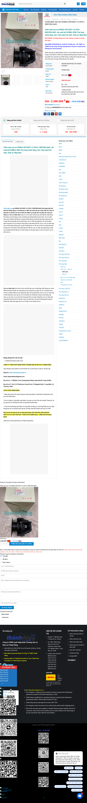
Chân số (64, 274)
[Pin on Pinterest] (56, 113)
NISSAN (61, 248)
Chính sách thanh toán (76, 642)
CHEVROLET (62, 160)
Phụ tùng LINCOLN (64, 288)
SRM (60, 308)
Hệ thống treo (63, 196)
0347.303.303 (4, 681)
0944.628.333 (4, 670)
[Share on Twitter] (48, 113)
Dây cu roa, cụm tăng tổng (67, 277)
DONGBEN (62, 166)
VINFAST (61, 337)
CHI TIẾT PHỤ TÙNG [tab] (7, 141)
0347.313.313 (4, 676)
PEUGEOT (62, 251)
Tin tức (81, 10)
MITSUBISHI (62, 244)
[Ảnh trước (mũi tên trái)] (1, 800)
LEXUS (61, 228)
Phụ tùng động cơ (64, 257)
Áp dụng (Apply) (7, 607)
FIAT (60, 176)
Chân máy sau (7, 208)
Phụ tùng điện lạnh (65, 10)
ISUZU (61, 212)
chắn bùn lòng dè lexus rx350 (67, 156)
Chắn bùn (63, 267)
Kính (60, 225)
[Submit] (64, 3)
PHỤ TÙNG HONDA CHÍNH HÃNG (65, 15)
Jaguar (61, 218)
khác (61, 282)
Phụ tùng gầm (52, 10)
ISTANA (61, 208)
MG (60, 241)
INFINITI (61, 205)
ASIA (60, 143)
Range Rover (62, 301)
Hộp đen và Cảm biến (66, 280)
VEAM (60, 334)
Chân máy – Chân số (66, 19)
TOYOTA (61, 327)
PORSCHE (62, 298)
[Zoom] (3, 71)
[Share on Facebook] (45, 113)
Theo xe (26, 10)
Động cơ (43, 10)
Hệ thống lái (62, 186)
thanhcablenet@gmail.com (36, 690)
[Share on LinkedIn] (60, 113)
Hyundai (61, 202)
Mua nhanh (5, 615)
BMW (60, 150)
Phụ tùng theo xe (64, 295)
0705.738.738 (4, 674)
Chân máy (74, 19)
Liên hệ (75, 10)
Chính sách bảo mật (75, 639)
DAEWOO (61, 163)
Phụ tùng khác (35, 10)
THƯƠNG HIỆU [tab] (19, 141)
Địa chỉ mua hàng (51, 111)
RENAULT (61, 305)
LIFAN (60, 231)
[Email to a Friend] (52, 113)
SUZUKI (61, 318)
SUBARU (61, 314)
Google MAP (73, 656)
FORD (60, 179)
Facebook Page (74, 653)
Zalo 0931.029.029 (75, 650)
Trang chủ (47, 19)
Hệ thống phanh (63, 192)
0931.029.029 (4, 672)
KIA (60, 221)
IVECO (61, 215)
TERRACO (62, 321)
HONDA (61, 199)
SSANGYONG (63, 311)
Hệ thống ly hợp (63, 189)
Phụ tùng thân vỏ (64, 292)
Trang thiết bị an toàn (66, 285)
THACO (61, 324)
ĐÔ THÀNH (62, 173)
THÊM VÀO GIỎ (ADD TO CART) (21, 544)
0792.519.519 (4, 679)
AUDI (60, 147)
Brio (60, 153)
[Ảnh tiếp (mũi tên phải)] (6, 800)
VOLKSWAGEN (63, 340)
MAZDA (61, 235)
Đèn (60, 169)
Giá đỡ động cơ (63, 182)
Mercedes (62, 238)
